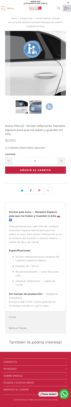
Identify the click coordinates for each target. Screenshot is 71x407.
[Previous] (7, 63)
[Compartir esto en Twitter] (22, 190)
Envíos (12, 317)
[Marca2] (35, 8)
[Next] (63, 63)
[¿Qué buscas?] (59, 8)
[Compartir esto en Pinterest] (39, 190)
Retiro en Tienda (17, 328)
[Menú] (1, 8)
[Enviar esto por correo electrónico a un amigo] (48, 190)
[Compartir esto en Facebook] (30, 190)
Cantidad (10, 154)
